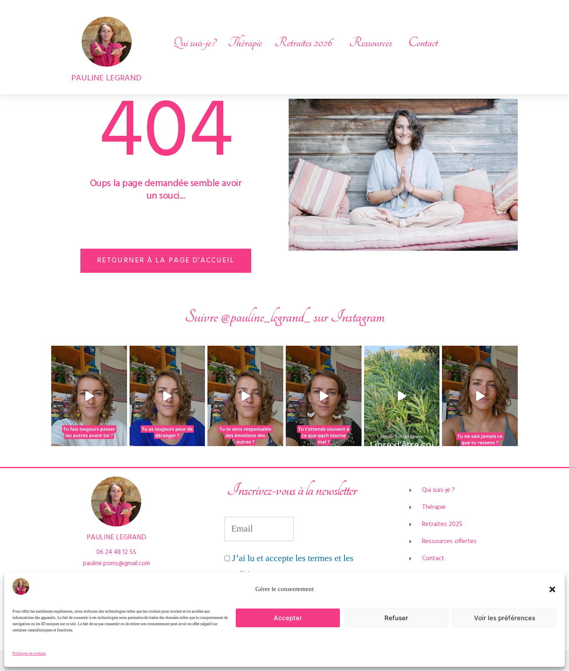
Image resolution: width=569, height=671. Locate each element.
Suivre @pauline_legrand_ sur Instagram (284, 316)
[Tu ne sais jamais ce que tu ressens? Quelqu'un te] (480, 396)
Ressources (370, 42)
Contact (423, 42)
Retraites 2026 (303, 42)
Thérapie (245, 42)
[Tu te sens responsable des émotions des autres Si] (245, 396)
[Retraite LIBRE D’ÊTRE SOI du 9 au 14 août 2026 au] (402, 396)
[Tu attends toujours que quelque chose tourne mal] (324, 396)
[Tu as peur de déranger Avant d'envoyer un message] (167, 396)
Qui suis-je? (194, 42)
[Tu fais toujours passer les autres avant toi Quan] (89, 396)
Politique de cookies (29, 653)
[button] (552, 589)
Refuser (396, 618)
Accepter (288, 618)
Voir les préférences (504, 618)
